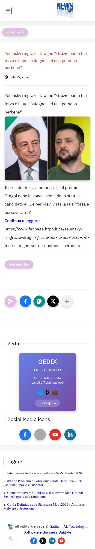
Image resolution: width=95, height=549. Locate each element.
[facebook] (25, 434)
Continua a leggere (22, 221)
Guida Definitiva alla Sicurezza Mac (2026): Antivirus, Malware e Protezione (44, 506)
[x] (40, 434)
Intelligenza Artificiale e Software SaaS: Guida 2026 (44, 473)
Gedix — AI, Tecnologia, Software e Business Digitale (56, 529)
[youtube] (55, 434)
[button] (25, 301)
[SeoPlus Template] (10, 526)
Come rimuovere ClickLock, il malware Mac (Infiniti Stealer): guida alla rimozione (43, 494)
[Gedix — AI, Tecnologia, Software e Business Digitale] (65, 10)
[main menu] (8, 10)
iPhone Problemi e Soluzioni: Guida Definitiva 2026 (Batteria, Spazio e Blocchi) (42, 483)
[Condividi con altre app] (67, 301)
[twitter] (42, 540)
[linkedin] (70, 434)
